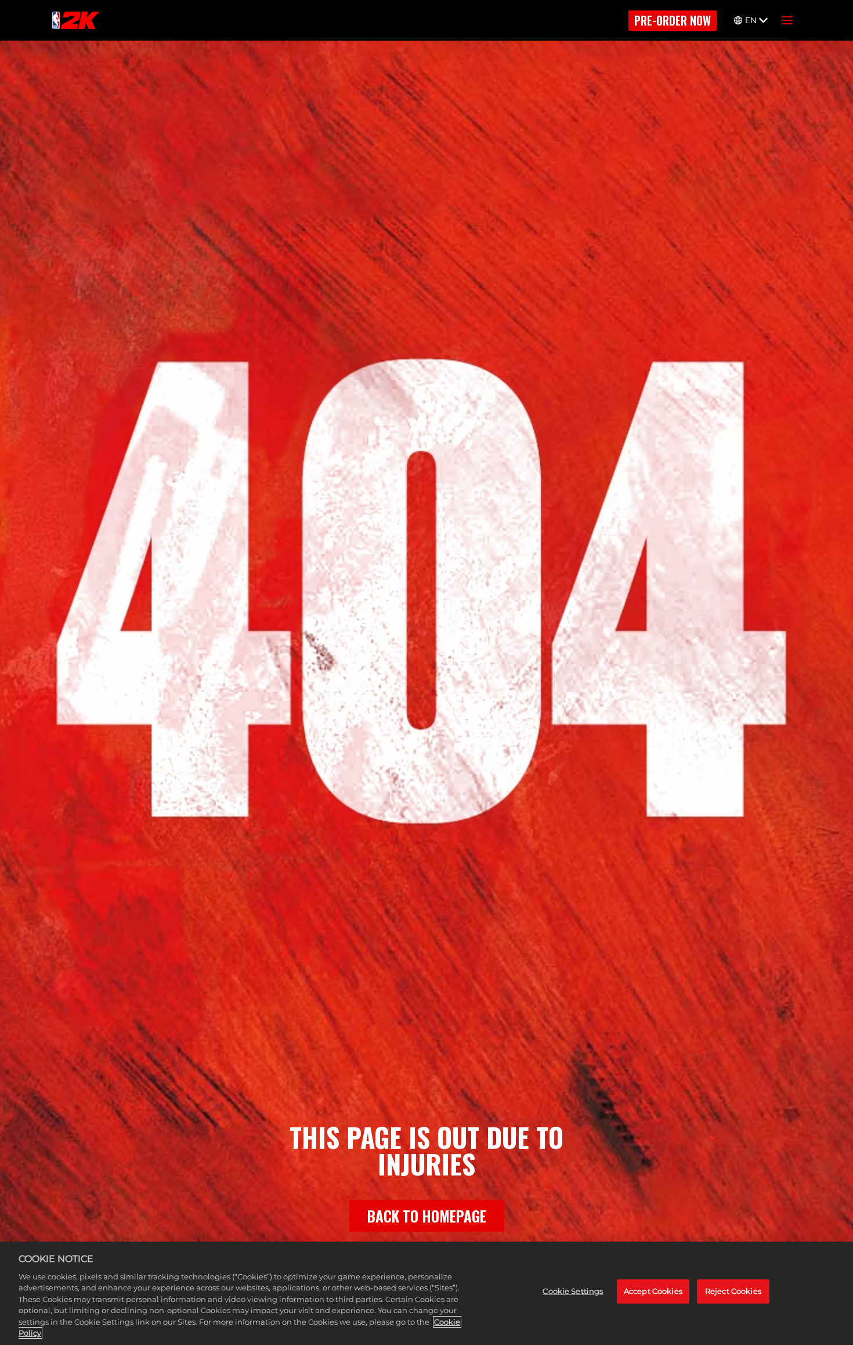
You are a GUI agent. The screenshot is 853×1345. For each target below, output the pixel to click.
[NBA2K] (75, 20)
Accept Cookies (653, 1291)
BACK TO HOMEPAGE (426, 1216)
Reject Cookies (733, 1291)
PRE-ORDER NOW (672, 20)
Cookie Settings (573, 1291)
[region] (426, 1293)
